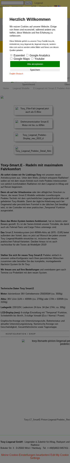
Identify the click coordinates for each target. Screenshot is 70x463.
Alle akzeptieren (35, 64)
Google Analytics (39, 55)
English (12, 74)
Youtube (39, 58)
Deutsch (19, 74)
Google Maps (21, 58)
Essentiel (19, 55)
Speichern (35, 70)
